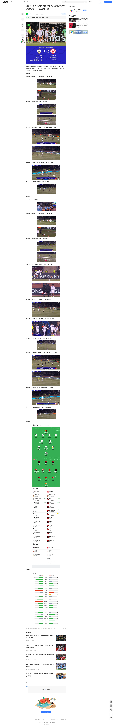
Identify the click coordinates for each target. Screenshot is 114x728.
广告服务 (47, 719)
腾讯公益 (54, 719)
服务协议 (36, 719)
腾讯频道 (62, 719)
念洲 (27, 640)
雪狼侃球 (27, 659)
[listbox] (46, 655)
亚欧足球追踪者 (29, 669)
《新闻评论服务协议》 (41, 683)
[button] (85, 10)
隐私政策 (40, 719)
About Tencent (32, 719)
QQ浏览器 (58, 719)
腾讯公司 (44, 724)
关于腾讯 (27, 719)
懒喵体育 (27, 650)
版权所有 (47, 724)
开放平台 (44, 719)
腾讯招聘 (51, 719)
